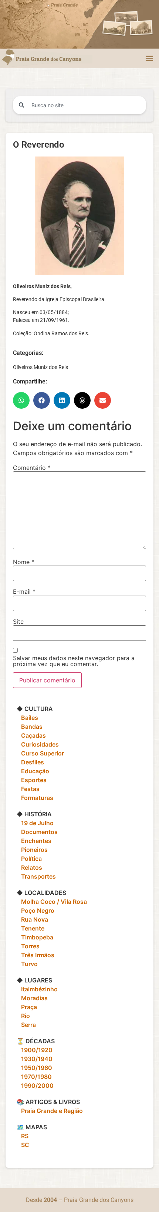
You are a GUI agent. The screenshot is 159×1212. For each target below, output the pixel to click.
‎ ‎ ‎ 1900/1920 (35, 1050)
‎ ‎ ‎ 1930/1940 (35, 1059)
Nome (23, 562)
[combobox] (79, 105)
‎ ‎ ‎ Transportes (36, 876)
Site (18, 622)
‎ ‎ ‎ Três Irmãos (35, 955)
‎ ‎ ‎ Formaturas (35, 797)
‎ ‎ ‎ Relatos (29, 867)
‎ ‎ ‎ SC (23, 1145)
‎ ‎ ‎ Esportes (32, 780)
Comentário (32, 468)
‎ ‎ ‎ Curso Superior (40, 753)
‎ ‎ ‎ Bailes (27, 717)
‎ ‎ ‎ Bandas (30, 726)
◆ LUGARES (34, 980)
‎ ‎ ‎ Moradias (32, 998)
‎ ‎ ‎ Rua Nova (32, 919)
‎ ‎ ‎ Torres (28, 946)
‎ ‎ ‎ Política (29, 858)
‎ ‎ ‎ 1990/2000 (35, 1085)
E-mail (24, 592)
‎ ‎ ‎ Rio (23, 1016)
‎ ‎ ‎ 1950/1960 (34, 1067)
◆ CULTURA (35, 708)
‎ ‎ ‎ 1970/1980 (34, 1076)
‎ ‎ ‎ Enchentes (34, 840)
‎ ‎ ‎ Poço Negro (35, 910)
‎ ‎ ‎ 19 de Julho (35, 823)
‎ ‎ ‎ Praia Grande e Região (50, 1110)
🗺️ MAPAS (32, 1127)
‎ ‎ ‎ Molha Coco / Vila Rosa (52, 901)
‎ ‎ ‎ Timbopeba (35, 937)
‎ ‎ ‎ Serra (26, 1024)
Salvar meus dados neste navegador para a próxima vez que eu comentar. (74, 661)
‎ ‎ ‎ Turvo (27, 964)
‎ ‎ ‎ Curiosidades (38, 744)
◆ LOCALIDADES (41, 892)
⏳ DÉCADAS (36, 1041)
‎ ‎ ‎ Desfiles (30, 762)
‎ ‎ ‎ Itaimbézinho (37, 989)
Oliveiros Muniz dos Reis (40, 367)
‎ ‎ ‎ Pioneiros (32, 849)
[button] (149, 58)
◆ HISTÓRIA (34, 814)
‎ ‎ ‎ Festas (28, 789)
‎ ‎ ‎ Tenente (30, 928)
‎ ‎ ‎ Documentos (37, 832)
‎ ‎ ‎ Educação (33, 771)
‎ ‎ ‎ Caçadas (31, 735)
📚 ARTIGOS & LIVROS (48, 1102)
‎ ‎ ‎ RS (22, 1136)
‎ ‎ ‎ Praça (27, 1007)
